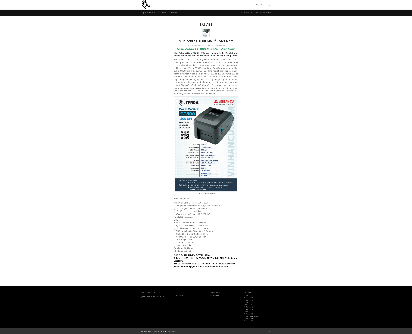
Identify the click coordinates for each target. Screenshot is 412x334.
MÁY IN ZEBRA (213, 45)
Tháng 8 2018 (248, 321)
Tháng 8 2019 (248, 295)
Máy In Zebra (260, 5)
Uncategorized (214, 298)
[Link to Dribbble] (269, 331)
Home (251, 5)
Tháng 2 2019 (248, 309)
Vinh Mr (223, 45)
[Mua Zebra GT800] (206, 33)
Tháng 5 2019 (248, 302)
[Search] (269, 5)
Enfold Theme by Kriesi (169, 331)
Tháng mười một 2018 (251, 316)
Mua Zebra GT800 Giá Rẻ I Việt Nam (206, 41)
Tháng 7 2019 (248, 298)
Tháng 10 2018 (249, 319)
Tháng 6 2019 (248, 300)
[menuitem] (269, 5)
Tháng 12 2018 (249, 314)
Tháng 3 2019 (248, 307)
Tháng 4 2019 (248, 305)
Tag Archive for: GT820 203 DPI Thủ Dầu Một (159, 12)
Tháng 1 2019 (248, 312)
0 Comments (202, 45)
